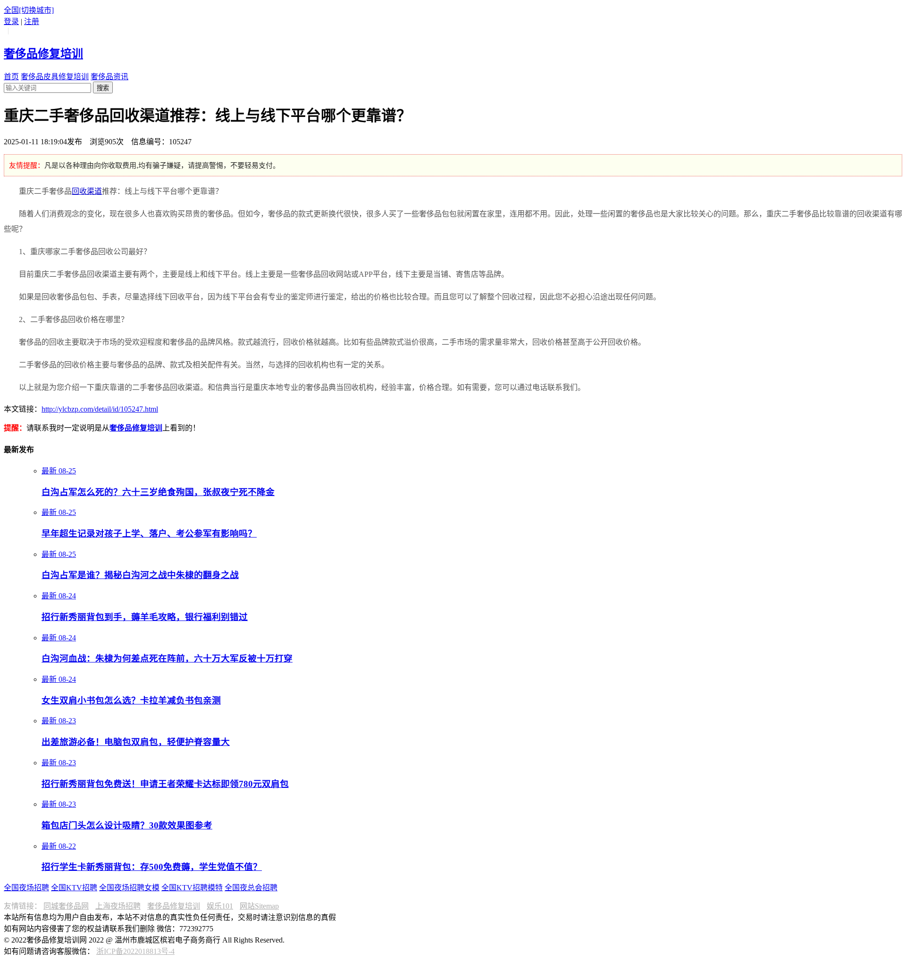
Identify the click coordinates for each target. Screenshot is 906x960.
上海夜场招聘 (118, 906)
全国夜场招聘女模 (129, 888)
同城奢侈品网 (66, 906)
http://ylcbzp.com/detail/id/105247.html (100, 409)
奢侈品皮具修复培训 (55, 77)
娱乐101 (220, 906)
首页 (11, 77)
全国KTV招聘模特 (192, 888)
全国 (29, 10)
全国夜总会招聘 (251, 888)
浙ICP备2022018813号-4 (135, 951)
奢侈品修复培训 (173, 906)
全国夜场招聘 (26, 888)
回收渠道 (87, 191)
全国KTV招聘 (74, 888)
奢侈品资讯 (109, 77)
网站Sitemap (259, 906)
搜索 (103, 87)
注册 (31, 21)
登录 (11, 21)
